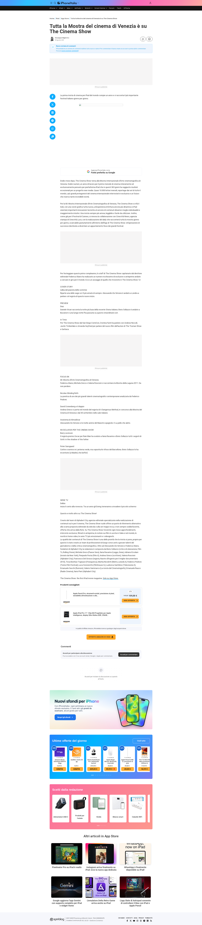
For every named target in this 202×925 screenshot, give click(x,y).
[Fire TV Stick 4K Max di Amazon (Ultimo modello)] (144, 752)
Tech (119, 8)
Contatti (129, 918)
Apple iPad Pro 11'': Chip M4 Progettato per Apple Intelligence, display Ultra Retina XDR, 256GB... (92, 614)
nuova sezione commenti (70, 51)
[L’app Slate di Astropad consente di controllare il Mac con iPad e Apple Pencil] (135, 887)
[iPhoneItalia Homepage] (67, 3)
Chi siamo (121, 918)
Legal (135, 918)
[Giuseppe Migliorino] (52, 39)
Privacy (141, 918)
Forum (111, 8)
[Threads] (140, 921)
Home (52, 18)
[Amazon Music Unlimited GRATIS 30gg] (59, 752)
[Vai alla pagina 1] (92, 775)
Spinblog (78, 918)
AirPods (78, 8)
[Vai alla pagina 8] (106, 775)
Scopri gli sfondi (63, 717)
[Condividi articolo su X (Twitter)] (52, 105)
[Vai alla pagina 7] (104, 775)
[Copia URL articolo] (52, 137)
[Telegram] (144, 921)
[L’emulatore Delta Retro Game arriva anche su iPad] (101, 887)
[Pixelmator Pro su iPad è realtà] (66, 853)
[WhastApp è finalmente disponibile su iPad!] (135, 853)
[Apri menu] (78, 3)
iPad (61, 8)
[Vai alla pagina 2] (95, 775)
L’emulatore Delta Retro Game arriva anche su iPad (101, 901)
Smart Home (100, 8)
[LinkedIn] (147, 921)
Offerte (127, 8)
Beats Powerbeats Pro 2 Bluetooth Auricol (93, 761)
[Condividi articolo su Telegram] (52, 121)
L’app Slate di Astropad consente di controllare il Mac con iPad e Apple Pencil (135, 903)
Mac (69, 8)
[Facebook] (127, 921)
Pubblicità (148, 918)
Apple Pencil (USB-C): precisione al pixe (127, 761)
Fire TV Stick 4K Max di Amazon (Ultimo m (144, 761)
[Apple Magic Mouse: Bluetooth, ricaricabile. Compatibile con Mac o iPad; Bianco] (110, 752)
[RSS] (151, 921)
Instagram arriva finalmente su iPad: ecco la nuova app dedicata (100, 868)
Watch (88, 8)
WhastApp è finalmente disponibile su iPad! (135, 868)
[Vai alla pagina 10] (110, 775)
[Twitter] (130, 921)
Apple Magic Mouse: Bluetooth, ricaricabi (110, 761)
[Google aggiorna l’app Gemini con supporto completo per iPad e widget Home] (66, 887)
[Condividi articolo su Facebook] (52, 97)
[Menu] (51, 3)
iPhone (52, 8)
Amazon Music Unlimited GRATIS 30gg (60, 761)
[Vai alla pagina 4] (99, 775)
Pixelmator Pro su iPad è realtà (66, 867)
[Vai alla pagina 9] (108, 775)
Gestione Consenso (96, 920)
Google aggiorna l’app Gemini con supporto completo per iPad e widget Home (67, 903)
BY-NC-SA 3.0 (84, 920)
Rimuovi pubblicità (101, 87)
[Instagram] (137, 921)
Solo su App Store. (110, 578)
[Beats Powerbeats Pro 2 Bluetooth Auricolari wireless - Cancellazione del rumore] (93, 752)
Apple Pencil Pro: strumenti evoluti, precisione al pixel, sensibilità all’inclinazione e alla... (93, 594)
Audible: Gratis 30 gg (77, 760)
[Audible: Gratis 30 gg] (76, 752)
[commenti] (143, 39)
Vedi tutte (141, 741)
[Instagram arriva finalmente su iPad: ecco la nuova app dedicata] (101, 853)
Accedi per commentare (128, 654)
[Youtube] (134, 921)
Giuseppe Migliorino (62, 38)
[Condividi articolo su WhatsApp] (52, 129)
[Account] (150, 3)
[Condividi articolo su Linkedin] (52, 113)
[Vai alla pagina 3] (97, 775)
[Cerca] (55, 3)
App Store (65, 18)
